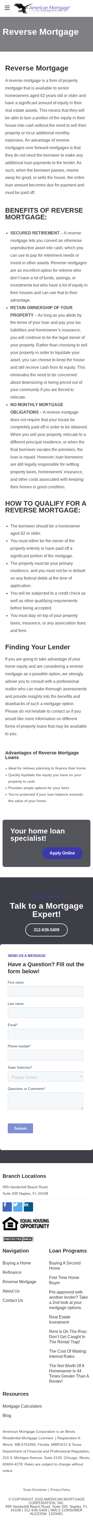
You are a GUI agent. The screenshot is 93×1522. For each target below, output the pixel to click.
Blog (7, 1415)
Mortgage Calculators (22, 1406)
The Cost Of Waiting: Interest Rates (68, 1354)
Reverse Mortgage (19, 1282)
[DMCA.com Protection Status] (18, 1239)
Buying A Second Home (65, 1265)
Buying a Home (17, 1263)
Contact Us (13, 1300)
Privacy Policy (60, 1490)
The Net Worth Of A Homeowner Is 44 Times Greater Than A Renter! (69, 1374)
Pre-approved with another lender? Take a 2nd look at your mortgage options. (68, 1300)
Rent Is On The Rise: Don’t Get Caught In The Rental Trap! (68, 1336)
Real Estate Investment (60, 1319)
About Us (11, 1291)
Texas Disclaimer (35, 1490)
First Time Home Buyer (64, 1280)
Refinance (12, 1272)
